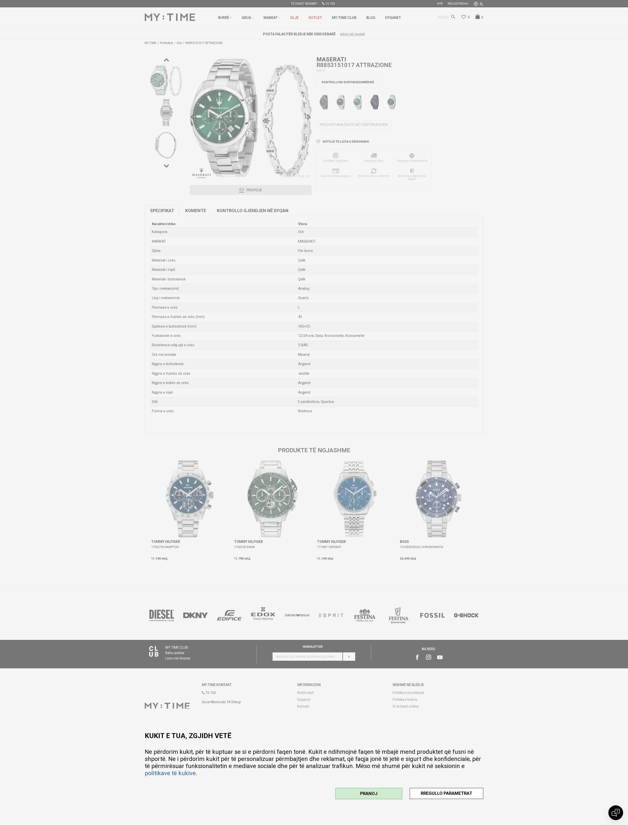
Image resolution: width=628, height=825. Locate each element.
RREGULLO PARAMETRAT (446, 793)
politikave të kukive (170, 773)
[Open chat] (615, 812)
